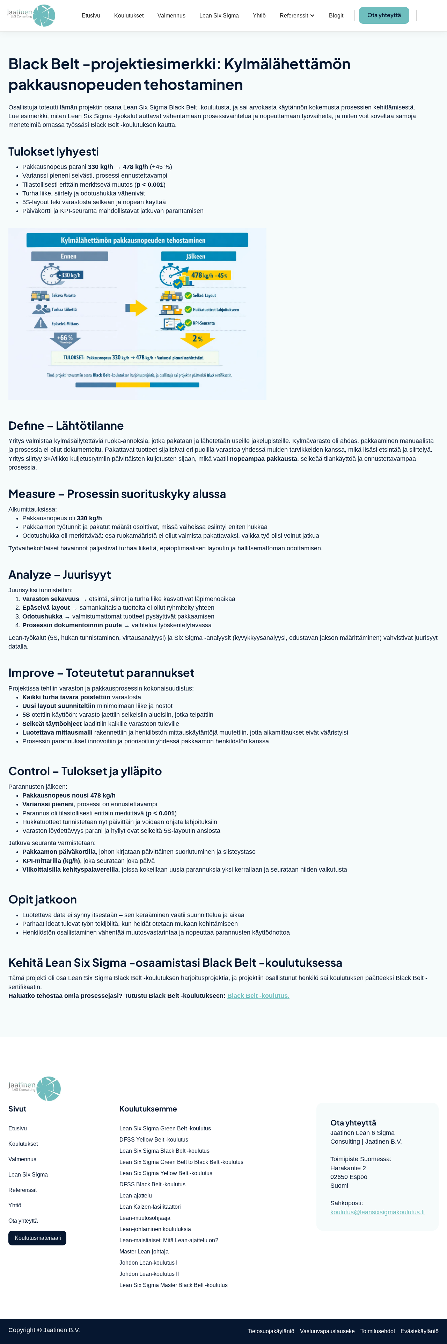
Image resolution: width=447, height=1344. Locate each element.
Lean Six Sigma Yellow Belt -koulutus (165, 1173)
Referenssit (22, 1190)
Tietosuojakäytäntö (271, 1331)
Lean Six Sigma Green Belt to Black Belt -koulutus (181, 1162)
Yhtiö (259, 16)
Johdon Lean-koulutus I (148, 1263)
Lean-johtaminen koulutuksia (155, 1229)
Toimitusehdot (377, 1331)
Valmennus (171, 16)
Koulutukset (129, 16)
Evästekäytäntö (420, 1331)
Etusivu (91, 16)
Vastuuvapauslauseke (327, 1331)
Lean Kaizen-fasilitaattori (150, 1207)
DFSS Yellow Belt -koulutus (153, 1140)
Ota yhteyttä (384, 15)
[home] (31, 16)
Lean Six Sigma (219, 16)
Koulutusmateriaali (38, 1238)
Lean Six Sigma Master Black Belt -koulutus (173, 1285)
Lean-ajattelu (135, 1196)
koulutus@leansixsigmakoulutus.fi (377, 1212)
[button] (297, 15)
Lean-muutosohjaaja (144, 1218)
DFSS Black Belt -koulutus (152, 1184)
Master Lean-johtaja (144, 1251)
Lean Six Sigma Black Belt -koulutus (164, 1151)
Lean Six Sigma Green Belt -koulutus (165, 1128)
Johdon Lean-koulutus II (149, 1274)
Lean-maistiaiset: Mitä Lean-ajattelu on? (168, 1240)
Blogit (336, 16)
